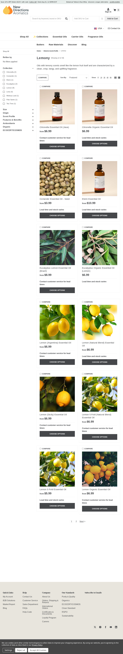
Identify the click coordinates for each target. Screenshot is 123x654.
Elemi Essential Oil (91, 199)
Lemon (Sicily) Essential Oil (53, 414)
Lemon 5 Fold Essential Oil (53, 489)
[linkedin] (116, 627)
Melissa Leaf (12, 96)
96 (110, 77)
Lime (9, 92)
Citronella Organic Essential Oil (97, 127)
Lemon (10, 88)
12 (98, 77)
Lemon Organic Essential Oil (96, 489)
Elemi (9, 80)
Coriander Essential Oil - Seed (55, 199)
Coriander (11, 76)
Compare (42, 78)
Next (82, 521)
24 (101, 77)
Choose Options (57, 146)
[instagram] (100, 627)
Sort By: (63, 77)
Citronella (11, 72)
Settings (8, 650)
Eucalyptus (11, 84)
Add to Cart (112, 19)
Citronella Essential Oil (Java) (54, 127)
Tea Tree (11, 104)
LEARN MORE (115, 2)
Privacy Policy (37, 645)
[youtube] (111, 627)
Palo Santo (11, 100)
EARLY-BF (33, 2)
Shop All (6, 51)
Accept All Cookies (38, 650)
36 (104, 77)
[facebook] (105, 627)
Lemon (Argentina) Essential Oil (55, 343)
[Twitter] (95, 627)
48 (107, 77)
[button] (66, 18)
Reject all (21, 650)
